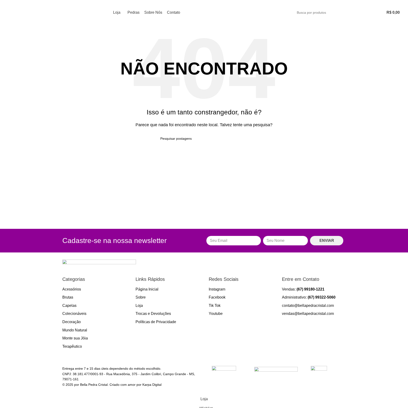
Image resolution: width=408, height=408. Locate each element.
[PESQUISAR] (356, 12)
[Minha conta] (368, 12)
